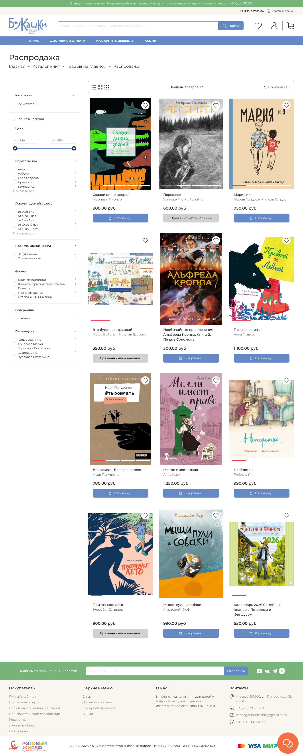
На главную (18, 731)
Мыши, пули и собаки (182, 605)
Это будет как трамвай (112, 330)
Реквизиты (17, 720)
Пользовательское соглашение (34, 714)
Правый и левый (248, 330)
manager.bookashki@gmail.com (261, 715)
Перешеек (172, 195)
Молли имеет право (180, 470)
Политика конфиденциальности (35, 708)
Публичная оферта (24, 702)
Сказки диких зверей (111, 195)
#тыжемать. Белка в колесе (117, 470)
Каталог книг (46, 66)
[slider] (15, 148)
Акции (150, 40)
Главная (17, 66)
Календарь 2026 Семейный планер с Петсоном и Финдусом (257, 610)
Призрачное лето (108, 605)
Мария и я (242, 195)
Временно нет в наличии (191, 218)
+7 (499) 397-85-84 (252, 11)
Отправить (236, 671)
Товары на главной (86, 66)
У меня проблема (23, 725)
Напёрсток (243, 470)
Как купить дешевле (115, 40)
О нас (34, 40)
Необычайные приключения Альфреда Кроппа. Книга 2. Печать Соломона (188, 334)
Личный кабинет (22, 696)
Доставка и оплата (67, 40)
